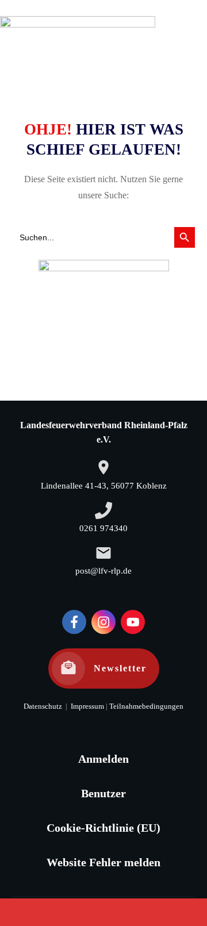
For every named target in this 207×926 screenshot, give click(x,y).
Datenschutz (43, 706)
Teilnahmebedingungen (146, 706)
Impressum (86, 706)
